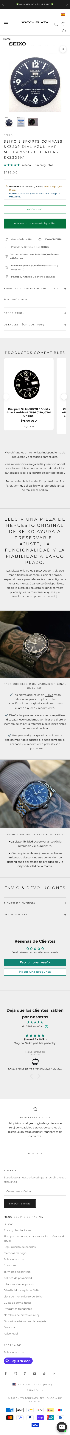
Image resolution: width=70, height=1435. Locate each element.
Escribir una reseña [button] (35, 962)
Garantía (9, 1327)
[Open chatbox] (62, 1427)
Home (7, 38)
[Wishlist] (63, 24)
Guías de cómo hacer (17, 1302)
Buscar (8, 1224)
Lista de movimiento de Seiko (23, 1296)
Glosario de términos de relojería (25, 1321)
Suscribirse (19, 1203)
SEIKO (49, 695)
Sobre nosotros (14, 1259)
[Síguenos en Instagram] (15, 1373)
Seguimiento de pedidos (20, 1247)
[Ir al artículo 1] (9, 122)
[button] (12, 165)
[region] (35, 1126)
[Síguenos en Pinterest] (25, 1373)
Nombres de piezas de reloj (21, 1315)
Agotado (35, 209)
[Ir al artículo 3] (33, 122)
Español (33, 1390)
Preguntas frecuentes (18, 1309)
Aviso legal (11, 1333)
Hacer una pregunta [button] (35, 972)
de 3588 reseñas (32, 1026)
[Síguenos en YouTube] (35, 1373)
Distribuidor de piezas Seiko (22, 1290)
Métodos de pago (15, 1253)
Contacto (10, 1265)
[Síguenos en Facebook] (5, 1373)
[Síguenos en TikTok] (44, 1373)
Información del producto (20, 1284)
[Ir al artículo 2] (21, 122)
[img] (35, 1022)
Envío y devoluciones (17, 1230)
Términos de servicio (17, 1271)
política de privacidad (18, 1278)
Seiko (8, 135)
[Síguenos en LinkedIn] (54, 1373)
